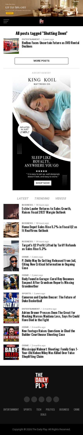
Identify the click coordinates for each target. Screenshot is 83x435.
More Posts (42, 60)
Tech (38, 409)
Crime (77, 409)
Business (64, 409)
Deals (43, 414)
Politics (50, 409)
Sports (28, 409)
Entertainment (11, 409)
